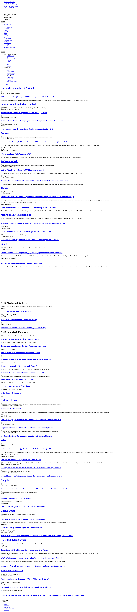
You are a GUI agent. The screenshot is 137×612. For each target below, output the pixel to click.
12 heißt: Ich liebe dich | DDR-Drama (16, 311)
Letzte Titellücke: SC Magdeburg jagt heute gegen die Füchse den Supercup (31, 253)
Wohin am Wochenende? (11, 409)
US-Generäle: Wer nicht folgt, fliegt (15, 386)
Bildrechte (6, 610)
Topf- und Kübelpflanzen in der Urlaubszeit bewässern (23, 506)
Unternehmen (5, 600)
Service (4, 601)
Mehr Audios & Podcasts (11, 393)
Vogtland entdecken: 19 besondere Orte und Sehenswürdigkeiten (27, 428)
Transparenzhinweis (9, 608)
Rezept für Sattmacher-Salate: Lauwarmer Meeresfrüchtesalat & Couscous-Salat (34, 489)
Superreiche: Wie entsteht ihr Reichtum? (17, 379)
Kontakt (6, 604)
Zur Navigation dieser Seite (11, 4)
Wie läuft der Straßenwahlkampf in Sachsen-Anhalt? (22, 373)
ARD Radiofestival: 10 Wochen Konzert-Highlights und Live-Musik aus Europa (33, 566)
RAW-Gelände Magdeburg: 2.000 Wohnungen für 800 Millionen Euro (29, 97)
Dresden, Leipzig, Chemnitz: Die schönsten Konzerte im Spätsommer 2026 (31, 420)
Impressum (6, 605)
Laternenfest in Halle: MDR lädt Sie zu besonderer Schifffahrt (26, 587)
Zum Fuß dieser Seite (9, 7)
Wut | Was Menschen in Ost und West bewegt (19, 320)
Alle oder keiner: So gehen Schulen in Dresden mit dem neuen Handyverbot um (33, 223)
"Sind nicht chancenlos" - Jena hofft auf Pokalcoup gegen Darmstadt (29, 207)
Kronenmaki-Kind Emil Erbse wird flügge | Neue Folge (23, 328)
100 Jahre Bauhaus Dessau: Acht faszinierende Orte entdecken (26, 436)
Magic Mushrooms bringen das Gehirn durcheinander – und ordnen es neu (31, 476)
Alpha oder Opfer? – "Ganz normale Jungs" (19, 366)
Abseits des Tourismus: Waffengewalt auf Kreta (20, 339)
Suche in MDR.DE (5, 20)
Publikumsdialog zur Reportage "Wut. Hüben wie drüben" (25, 579)
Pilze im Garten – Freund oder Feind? (16, 498)
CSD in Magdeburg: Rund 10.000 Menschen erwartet (22, 170)
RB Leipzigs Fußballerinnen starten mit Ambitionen (22, 263)
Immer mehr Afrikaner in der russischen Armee (20, 353)
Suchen (3, 21)
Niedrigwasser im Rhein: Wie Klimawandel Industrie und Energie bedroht (31, 468)
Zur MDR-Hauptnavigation (11, 6)
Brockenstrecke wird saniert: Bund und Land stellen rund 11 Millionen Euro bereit (34, 181)
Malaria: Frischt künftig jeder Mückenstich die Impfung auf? (26, 449)
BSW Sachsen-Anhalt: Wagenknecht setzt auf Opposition (24, 113)
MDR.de (6, 84)
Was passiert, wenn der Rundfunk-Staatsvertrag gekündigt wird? (27, 129)
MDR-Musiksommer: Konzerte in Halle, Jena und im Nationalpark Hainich (31, 558)
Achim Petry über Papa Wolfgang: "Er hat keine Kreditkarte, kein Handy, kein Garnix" (37, 536)
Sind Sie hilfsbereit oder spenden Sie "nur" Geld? (21, 460)
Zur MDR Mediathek (9, 3)
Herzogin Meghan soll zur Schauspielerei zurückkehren (23, 519)
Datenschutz (7, 607)
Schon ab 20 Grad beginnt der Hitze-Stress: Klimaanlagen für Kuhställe (30, 240)
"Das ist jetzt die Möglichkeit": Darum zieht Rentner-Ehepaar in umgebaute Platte (34, 142)
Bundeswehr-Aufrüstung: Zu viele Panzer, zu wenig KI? (23, 346)
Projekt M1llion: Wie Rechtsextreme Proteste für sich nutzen (26, 359)
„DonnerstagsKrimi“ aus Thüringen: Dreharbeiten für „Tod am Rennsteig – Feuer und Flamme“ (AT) (42, 595)
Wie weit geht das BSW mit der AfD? (16, 154)
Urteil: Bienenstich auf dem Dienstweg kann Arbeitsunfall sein (26, 231)
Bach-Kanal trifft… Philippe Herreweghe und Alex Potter (24, 550)
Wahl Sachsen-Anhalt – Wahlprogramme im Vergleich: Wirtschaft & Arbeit (32, 121)
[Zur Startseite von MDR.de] (4, 11)
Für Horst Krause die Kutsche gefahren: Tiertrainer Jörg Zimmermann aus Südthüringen (37, 197)
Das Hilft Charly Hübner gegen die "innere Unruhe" (22, 527)
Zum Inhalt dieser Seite (9, 2)
